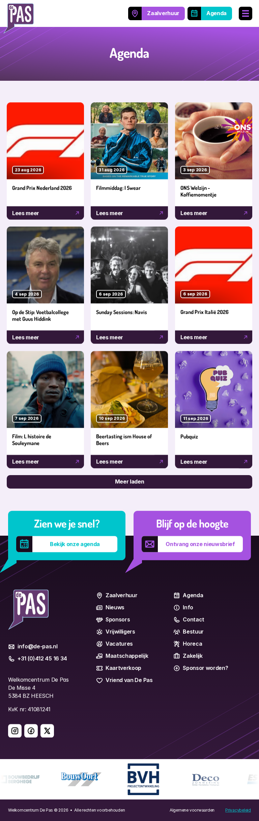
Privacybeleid (238, 810)
